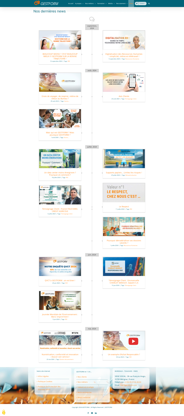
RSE (69, 61)
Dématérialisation (131, 175)
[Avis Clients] (124, 82)
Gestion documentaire (66, 359)
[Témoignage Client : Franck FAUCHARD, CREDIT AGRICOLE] (60, 195)
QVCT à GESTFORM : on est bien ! (60, 280)
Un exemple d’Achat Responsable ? (124, 354)
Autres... (66, 101)
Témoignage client (130, 99)
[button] (149, 3)
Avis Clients (124, 96)
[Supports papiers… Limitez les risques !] (124, 158)
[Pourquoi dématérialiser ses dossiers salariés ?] (124, 226)
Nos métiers (83, 382)
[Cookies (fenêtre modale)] (3, 412)
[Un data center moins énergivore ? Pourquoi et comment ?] (60, 158)
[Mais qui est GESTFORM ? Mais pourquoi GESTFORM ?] (60, 118)
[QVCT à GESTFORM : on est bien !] (60, 266)
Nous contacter (84, 397)
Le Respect (124, 206)
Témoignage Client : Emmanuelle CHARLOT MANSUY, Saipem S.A (124, 281)
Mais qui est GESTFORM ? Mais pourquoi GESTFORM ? (60, 133)
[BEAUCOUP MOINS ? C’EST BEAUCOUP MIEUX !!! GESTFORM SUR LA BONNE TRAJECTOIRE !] (60, 40)
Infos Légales (43, 376)
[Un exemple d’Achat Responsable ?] (124, 340)
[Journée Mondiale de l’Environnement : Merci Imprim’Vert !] (60, 300)
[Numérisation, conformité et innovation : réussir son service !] (60, 340)
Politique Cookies (45, 381)
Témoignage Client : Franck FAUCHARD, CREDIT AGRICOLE (60, 210)
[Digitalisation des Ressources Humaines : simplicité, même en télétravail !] (124, 40)
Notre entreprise (85, 392)
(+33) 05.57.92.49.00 (133, 382)
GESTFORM (108, 407)
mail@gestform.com (128, 385)
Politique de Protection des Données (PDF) (49, 388)
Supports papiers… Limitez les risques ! (124, 172)
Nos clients (82, 377)
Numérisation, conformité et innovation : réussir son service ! (60, 355)
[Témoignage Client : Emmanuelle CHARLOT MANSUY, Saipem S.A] (124, 266)
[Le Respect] (124, 192)
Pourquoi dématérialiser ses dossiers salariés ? (124, 241)
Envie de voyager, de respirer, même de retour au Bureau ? (60, 97)
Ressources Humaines (132, 59)
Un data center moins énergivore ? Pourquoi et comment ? (60, 173)
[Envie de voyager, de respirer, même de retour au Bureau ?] (60, 82)
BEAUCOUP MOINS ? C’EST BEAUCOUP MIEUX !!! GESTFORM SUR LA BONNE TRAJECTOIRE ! (60, 56)
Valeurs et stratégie (86, 387)
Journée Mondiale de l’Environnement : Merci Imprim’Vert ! (60, 315)
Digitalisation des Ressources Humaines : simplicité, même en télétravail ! (123, 55)
